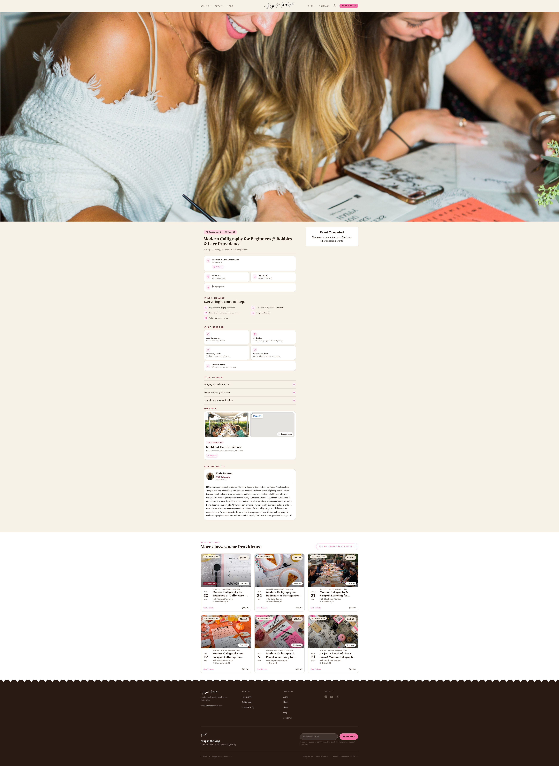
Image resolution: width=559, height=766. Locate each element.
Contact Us (287, 717)
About (218, 6)
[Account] (334, 5)
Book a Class (349, 6)
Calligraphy (247, 702)
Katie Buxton (224, 473)
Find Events (246, 696)
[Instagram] (338, 697)
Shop (310, 6)
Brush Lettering (248, 707)
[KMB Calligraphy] (210, 476)
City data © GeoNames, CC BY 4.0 (345, 757)
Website (219, 267)
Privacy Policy (340, 742)
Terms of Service (322, 757)
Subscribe (349, 736)
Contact (324, 6)
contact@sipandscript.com (212, 705)
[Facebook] (326, 697)
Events (205, 6)
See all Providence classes (337, 546)
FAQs (230, 6)
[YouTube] (332, 697)
